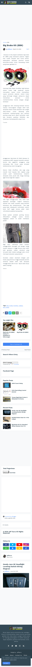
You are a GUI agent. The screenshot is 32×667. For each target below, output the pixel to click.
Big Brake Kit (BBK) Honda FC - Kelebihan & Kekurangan (9, 335)
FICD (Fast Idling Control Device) (19, 391)
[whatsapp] (6, 548)
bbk (8, 42)
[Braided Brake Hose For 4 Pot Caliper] (7, 419)
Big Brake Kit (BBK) (22, 332)
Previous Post (5, 349)
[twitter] (13, 544)
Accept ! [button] (6, 663)
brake (11, 305)
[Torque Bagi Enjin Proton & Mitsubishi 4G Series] (7, 399)
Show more (9, 557)
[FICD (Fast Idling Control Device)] (7, 392)
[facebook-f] (6, 544)
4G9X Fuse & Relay (17, 383)
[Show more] (20, 312)
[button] (2, 2)
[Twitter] (10, 312)
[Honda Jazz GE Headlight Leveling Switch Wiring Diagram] (7, 412)
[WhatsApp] (13, 312)
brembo (15, 305)
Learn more (13, 659)
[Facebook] (6, 312)
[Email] (17, 312)
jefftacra (9, 555)
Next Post (27, 349)
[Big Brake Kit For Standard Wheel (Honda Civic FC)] (7, 426)
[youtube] (19, 544)
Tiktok (25, 655)
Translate (16, 364)
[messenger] (13, 548)
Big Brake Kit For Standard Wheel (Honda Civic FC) (19, 425)
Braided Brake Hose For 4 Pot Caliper (20, 418)
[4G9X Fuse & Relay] (7, 385)
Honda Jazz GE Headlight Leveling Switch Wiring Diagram (19, 412)
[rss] (19, 548)
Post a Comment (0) (16, 344)
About (11, 655)
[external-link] (26, 548)
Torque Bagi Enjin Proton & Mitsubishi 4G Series (19, 398)
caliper (21, 305)
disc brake (6, 307)
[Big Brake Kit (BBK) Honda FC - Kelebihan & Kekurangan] (9, 326)
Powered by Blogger (10, 516)
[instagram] (26, 544)
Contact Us (18, 655)
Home (4, 42)
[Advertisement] (16, 22)
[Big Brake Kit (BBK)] (23, 326)
